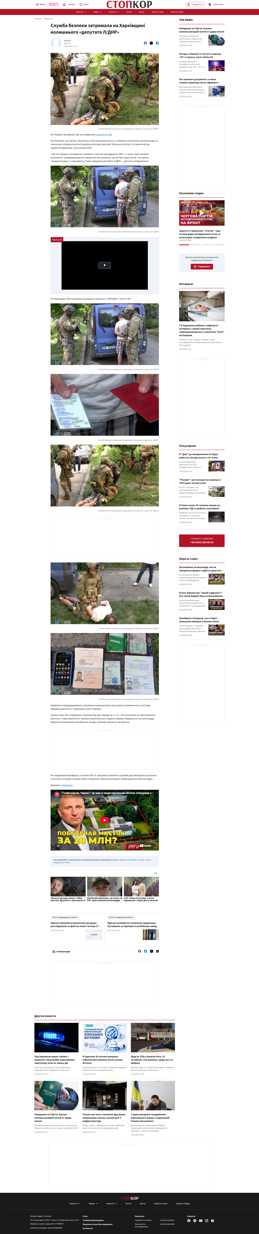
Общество (48, 18)
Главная (38, 18)
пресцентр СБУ (104, 134)
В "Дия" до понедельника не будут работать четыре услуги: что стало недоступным (198, 458)
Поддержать (197, 4)
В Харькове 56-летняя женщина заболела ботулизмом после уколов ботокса (102, 1060)
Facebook (132, 859)
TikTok (66, 862)
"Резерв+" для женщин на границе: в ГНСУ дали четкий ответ (200, 481)
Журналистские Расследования (97, 1224)
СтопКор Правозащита (93, 1220)
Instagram (57, 862)
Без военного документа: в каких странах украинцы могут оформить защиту (199, 83)
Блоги (129, 12)
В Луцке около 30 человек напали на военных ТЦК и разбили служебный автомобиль (199, 509)
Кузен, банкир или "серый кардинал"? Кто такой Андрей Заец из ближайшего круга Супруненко (201, 596)
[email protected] (55, 1227)
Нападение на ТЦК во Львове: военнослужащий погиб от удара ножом (52, 1118)
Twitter (148, 859)
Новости (112, 12)
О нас (85, 1216)
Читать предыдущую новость (65, 917)
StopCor (67, 40)
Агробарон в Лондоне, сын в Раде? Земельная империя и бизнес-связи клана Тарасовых (199, 622)
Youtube (140, 859)
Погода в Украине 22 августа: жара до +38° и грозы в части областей (200, 55)
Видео (96, 12)
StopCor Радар (177, 12)
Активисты (88, 1228)
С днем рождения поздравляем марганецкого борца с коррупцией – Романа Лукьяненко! (151, 1118)
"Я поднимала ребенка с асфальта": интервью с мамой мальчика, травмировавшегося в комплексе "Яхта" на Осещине (201, 330)
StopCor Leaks (157, 12)
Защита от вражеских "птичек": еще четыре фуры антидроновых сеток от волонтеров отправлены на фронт (200, 234)
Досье (141, 12)
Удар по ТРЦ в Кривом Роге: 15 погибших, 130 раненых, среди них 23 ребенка (152, 1060)
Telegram (123, 859)
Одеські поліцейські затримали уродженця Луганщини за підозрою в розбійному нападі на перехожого (132, 926)
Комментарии (63, 951)
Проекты (80, 12)
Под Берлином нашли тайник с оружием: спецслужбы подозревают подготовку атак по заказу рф (54, 1060)
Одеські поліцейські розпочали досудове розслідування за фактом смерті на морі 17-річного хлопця (75, 926)
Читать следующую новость (121, 917)
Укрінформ (67, 785)
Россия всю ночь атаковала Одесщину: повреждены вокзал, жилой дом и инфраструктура (104, 1118)
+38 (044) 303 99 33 (202, 542)
